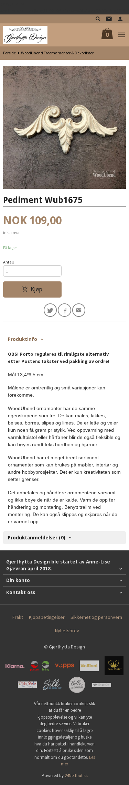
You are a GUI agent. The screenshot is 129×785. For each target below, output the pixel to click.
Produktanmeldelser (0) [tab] (36, 537)
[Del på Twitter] (50, 310)
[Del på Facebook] (64, 310)
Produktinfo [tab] (22, 339)
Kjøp (36, 289)
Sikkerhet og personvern (96, 617)
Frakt (17, 617)
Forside (9, 52)
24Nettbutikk (76, 775)
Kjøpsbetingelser (47, 617)
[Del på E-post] (79, 310)
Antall (8, 262)
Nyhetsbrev (67, 630)
